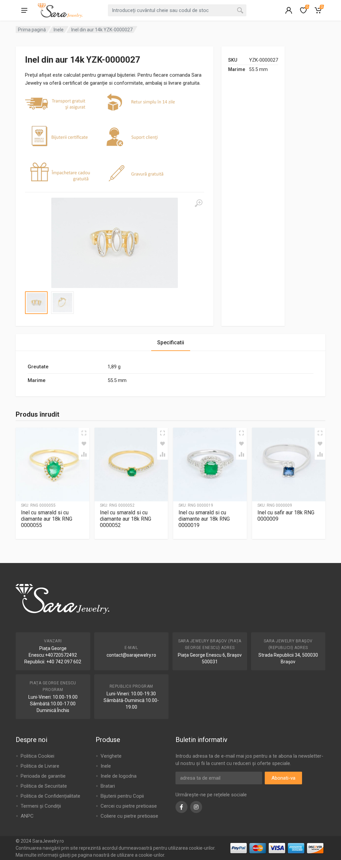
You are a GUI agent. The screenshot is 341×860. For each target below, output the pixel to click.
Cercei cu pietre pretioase (129, 806)
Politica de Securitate (44, 786)
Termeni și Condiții (41, 806)
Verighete (111, 756)
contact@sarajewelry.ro (131, 655)
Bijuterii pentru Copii (122, 796)
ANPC (27, 816)
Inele (59, 29)
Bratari (108, 786)
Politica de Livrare (40, 766)
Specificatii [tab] (170, 342)
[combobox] (177, 10)
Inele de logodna (119, 776)
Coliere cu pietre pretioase (129, 816)
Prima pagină (32, 29)
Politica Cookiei (37, 756)
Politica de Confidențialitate (50, 796)
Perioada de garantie (43, 776)
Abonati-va (283, 778)
